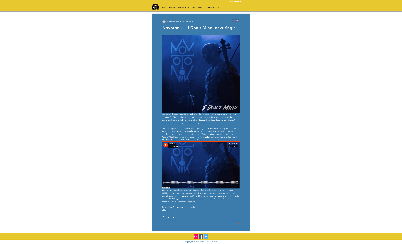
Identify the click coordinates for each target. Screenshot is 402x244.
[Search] (219, 7)
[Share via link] (179, 217)
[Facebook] (201, 236)
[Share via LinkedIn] (174, 217)
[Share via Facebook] (163, 217)
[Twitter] (206, 236)
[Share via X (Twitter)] (168, 217)
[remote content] (201, 165)
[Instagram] (196, 236)
